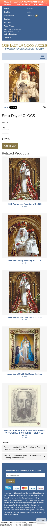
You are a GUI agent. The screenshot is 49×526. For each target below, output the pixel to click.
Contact (7, 19)
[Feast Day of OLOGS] (24, 83)
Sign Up (10, 481)
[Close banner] (46, 3)
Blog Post (7, 22)
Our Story (7, 12)
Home (6, 8)
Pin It (6, 107)
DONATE (7, 37)
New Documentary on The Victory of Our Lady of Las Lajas (12, 31)
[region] (24, 3)
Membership (9, 15)
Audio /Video (9, 26)
